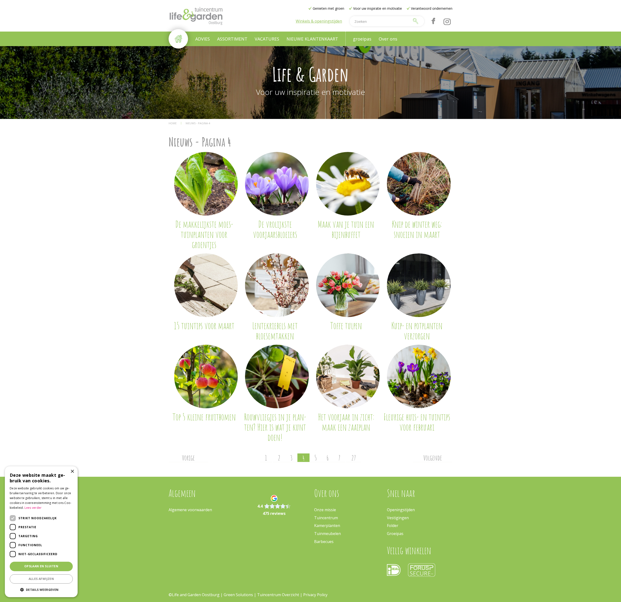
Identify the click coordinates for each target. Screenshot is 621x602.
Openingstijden (401, 509)
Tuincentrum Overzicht (278, 594)
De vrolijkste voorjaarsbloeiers (275, 229)
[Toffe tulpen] (348, 285)
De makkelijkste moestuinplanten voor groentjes (204, 234)
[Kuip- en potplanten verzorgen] (419, 285)
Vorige (188, 457)
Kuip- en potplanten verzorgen (416, 331)
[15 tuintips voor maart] (206, 285)
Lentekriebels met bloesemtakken (275, 331)
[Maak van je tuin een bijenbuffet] (348, 184)
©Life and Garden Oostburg (194, 594)
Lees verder (33, 508)
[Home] (178, 39)
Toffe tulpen (346, 325)
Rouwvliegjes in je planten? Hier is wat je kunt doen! (275, 427)
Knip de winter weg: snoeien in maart (417, 229)
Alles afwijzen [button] (41, 579)
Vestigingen (398, 517)
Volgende (432, 457)
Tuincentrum (326, 517)
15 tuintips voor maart (204, 325)
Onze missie (325, 509)
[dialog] (41, 531)
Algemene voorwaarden (190, 509)
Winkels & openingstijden (319, 21)
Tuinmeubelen (327, 533)
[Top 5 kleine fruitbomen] (206, 377)
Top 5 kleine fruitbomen (204, 417)
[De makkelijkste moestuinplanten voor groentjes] (206, 184)
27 (353, 457)
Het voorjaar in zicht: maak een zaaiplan (346, 422)
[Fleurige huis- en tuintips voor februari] (419, 377)
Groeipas (395, 533)
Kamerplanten (327, 525)
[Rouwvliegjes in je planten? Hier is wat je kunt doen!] (277, 377)
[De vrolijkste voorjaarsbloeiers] (277, 184)
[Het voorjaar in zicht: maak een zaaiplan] (348, 377)
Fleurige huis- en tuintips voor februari (417, 422)
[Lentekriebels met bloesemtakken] (277, 285)
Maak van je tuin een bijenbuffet (346, 229)
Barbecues (324, 541)
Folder (392, 525)
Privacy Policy (315, 594)
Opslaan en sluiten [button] (41, 566)
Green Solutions (238, 594)
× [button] (72, 471)
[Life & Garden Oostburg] (196, 15)
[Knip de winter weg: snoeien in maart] (419, 184)
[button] (41, 589)
